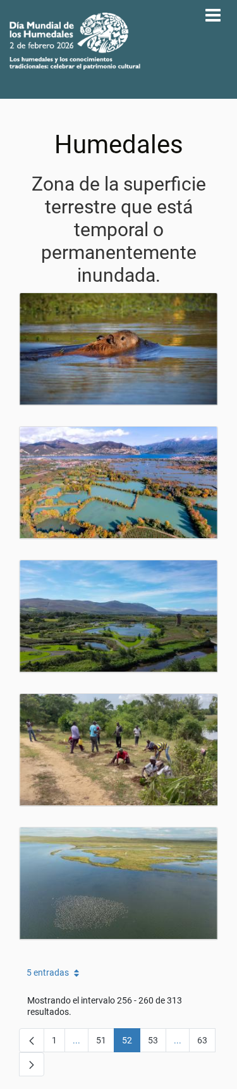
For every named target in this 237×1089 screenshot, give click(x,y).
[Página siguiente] (31, 1064)
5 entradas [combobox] (48, 972)
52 (131, 1042)
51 (105, 1042)
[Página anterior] (31, 1040)
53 (157, 1042)
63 (206, 1042)
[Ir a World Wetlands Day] (74, 41)
